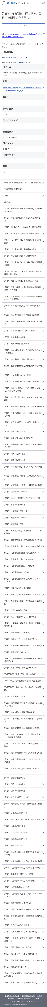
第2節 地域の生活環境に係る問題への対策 (22, 819)
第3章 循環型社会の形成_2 (15, 778)
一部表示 (22, 62)
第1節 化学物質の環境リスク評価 (18, 874)
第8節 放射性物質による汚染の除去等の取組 (23, 861)
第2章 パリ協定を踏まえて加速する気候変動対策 (23, 241)
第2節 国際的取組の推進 (14, 791)
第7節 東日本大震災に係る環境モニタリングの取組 (23, 853)
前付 (6, 196)
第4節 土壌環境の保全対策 (15, 832)
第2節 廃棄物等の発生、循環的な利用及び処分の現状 (23, 446)
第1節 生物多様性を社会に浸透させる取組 (22, 728)
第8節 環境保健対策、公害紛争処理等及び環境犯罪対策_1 (23, 660)
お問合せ (36, 998)
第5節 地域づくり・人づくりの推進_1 (20, 639)
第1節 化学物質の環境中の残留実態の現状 (22, 553)
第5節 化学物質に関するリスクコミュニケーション (23, 580)
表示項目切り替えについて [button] (13, 57)
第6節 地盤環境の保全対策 (15, 518)
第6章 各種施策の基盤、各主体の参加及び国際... (23, 602)
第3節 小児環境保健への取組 (16, 887)
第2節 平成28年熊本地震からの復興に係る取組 (23, 322)
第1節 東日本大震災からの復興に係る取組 (22, 315)
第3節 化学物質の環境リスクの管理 (19, 566)
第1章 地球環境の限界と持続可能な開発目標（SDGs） (23, 210)
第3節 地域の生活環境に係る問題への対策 (22, 498)
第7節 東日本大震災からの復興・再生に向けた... (23, 423)
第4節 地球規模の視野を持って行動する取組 (23, 753)
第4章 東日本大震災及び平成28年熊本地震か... (22, 307)
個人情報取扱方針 (23, 998)
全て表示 (29, 62)
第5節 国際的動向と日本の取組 (17, 903)
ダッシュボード (17, 1001)
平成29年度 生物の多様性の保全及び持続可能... (22, 688)
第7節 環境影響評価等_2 (15, 967)
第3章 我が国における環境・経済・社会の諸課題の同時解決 (23, 273)
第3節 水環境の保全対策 (14, 826)
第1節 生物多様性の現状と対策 (17, 375)
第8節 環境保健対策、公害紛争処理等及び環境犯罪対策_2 (23, 974)
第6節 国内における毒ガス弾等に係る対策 (22, 909)
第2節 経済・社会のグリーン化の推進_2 (21, 932)
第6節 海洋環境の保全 (14, 845)
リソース (23, 25)
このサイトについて (12, 996)
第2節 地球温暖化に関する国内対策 (19, 712)
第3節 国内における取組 (14, 454)
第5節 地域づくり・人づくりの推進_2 (20, 954)
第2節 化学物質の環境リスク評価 (18, 559)
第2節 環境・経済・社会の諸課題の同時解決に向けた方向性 (23, 288)
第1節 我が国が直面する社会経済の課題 (21, 281)
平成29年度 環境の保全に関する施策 (20, 674)
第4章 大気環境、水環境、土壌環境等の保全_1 (23, 477)
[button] (43, 3)
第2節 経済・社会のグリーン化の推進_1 (21, 617)
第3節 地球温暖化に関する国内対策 (19, 359)
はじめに (8, 202)
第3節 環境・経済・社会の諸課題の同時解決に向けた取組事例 (23, 297)
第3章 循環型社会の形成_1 (15, 431)
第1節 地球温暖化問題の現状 (16, 344)
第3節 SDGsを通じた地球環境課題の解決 (21, 234)
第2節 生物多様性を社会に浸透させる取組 (22, 382)
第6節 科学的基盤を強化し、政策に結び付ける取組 (23, 414)
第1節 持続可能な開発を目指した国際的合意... (22, 219)
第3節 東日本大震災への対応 (16, 797)
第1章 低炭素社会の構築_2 (15, 696)
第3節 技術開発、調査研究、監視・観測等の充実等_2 (23, 939)
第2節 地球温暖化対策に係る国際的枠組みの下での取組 (23, 351)
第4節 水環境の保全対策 (14, 505)
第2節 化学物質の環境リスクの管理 (19, 881)
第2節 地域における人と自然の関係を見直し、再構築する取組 (22, 735)
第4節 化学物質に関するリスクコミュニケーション (23, 895)
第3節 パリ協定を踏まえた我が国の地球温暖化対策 (23, 263)
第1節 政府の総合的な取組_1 (16, 610)
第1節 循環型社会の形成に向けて (18, 438)
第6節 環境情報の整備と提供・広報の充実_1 (23, 645)
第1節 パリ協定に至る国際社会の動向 (20, 249)
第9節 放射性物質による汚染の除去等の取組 (23, 540)
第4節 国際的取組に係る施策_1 (17, 632)
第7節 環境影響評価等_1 (15, 652)
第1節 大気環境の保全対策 (15, 813)
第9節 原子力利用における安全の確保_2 (21, 983)
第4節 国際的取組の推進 (14, 460)
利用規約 (11, 998)
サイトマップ (30, 1001)
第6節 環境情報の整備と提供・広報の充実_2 (23, 960)
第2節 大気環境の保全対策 (15, 492)
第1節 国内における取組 (14, 784)
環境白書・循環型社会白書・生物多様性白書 (22, 183)
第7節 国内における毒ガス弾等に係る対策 (22, 595)
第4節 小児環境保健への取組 (16, 572)
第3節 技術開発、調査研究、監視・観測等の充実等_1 (23, 624)
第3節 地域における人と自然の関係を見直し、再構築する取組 (22, 389)
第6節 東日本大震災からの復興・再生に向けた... (23, 770)
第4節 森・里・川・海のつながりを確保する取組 (23, 398)
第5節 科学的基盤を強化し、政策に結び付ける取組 (23, 760)
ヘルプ (39, 996)
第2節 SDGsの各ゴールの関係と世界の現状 (22, 227)
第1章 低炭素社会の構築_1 (15, 337)
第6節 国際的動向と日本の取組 (17, 588)
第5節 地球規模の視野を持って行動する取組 (23, 406)
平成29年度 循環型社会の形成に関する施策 (22, 681)
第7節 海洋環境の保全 (14, 524)
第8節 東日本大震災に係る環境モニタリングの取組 (23, 532)
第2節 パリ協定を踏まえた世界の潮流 (20, 256)
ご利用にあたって (28, 996)
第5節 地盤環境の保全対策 (15, 839)
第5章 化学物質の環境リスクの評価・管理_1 (23, 546)
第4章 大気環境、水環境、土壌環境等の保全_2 (23, 805)
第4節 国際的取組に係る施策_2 (17, 947)
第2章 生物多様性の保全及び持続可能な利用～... (23, 367)
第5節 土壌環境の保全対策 (15, 511)
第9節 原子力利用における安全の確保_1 (21, 668)
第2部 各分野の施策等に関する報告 (19, 331)
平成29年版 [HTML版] (13, 189)
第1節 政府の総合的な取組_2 (16, 925)
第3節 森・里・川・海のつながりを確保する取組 (23, 745)
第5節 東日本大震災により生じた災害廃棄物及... (23, 468)
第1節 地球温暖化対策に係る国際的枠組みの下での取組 (23, 704)
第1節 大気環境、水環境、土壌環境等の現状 (23, 485)
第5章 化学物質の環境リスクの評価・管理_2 (23, 868)
